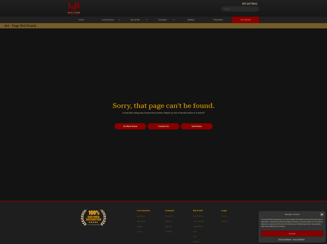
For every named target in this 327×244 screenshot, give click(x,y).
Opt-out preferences (284, 239)
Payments (218, 20)
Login (139, 231)
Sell (194, 231)
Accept (292, 233)
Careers (168, 221)
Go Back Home (130, 126)
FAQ (195, 236)
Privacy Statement (299, 239)
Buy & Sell (135, 20)
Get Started (245, 20)
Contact (168, 231)
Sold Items (197, 126)
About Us (169, 216)
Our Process (198, 221)
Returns (196, 242)
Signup (140, 226)
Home (81, 20)
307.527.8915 (249, 3)
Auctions (141, 216)
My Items (141, 221)
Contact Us (163, 126)
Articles (168, 226)
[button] (322, 214)
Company (162, 20)
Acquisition (198, 226)
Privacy (224, 221)
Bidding (191, 20)
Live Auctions (108, 20)
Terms (224, 216)
